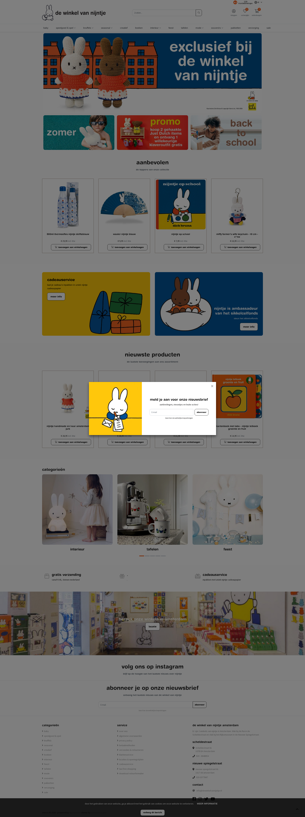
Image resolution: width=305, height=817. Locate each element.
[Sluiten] (212, 386)
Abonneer (201, 412)
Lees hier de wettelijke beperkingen (179, 418)
